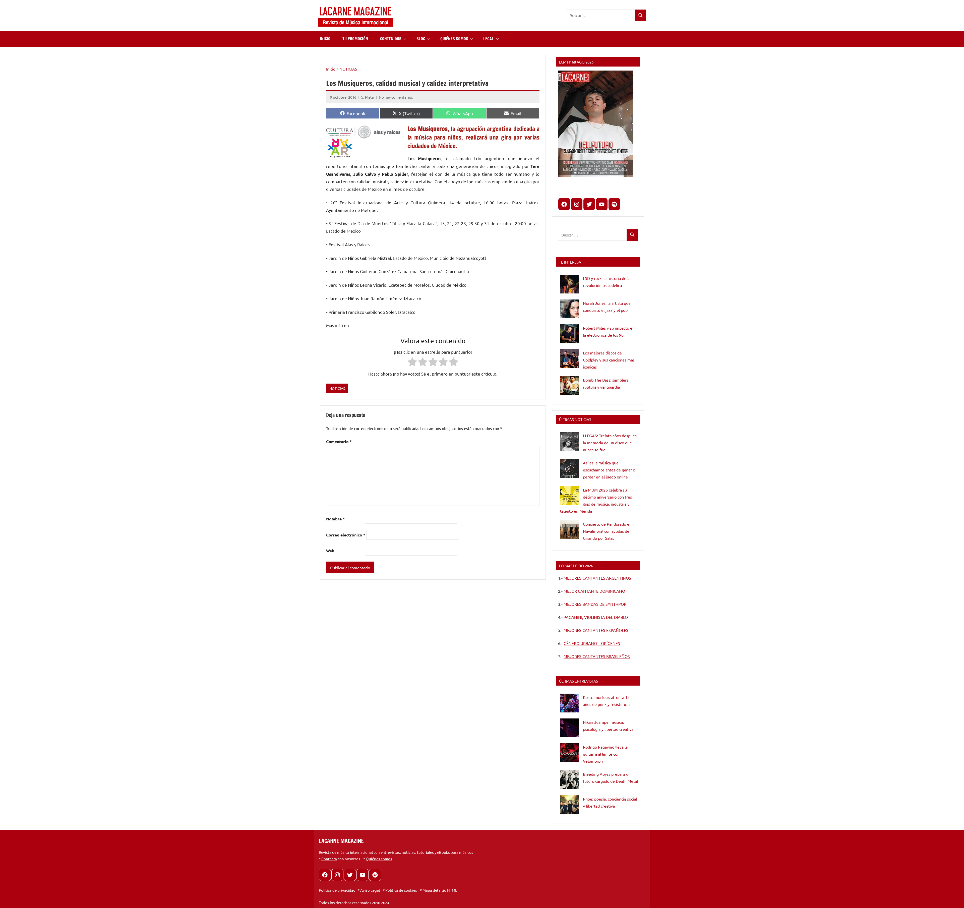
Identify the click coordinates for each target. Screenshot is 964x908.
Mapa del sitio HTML (440, 890)
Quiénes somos (379, 858)
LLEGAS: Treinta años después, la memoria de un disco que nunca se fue (610, 442)
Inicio (330, 68)
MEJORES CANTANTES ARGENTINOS (597, 577)
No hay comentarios (396, 97)
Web (330, 550)
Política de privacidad (337, 890)
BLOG (420, 38)
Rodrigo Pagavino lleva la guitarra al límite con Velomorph (605, 753)
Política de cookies (401, 890)
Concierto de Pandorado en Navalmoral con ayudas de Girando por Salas (607, 530)
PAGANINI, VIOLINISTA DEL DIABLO (596, 617)
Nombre (335, 518)
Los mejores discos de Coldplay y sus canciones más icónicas (609, 359)
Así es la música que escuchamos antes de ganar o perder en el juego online (609, 469)
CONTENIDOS (390, 38)
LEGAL (488, 38)
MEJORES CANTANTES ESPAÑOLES (596, 630)
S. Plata (367, 97)
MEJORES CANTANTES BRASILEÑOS (597, 656)
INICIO (325, 38)
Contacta (329, 858)
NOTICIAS (348, 68)
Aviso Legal (370, 890)
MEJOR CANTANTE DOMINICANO (594, 590)
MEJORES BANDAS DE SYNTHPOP (595, 604)
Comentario (339, 441)
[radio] (412, 363)
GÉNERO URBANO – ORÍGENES (592, 643)
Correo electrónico (345, 534)
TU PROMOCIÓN (355, 38)
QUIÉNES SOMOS (454, 38)
